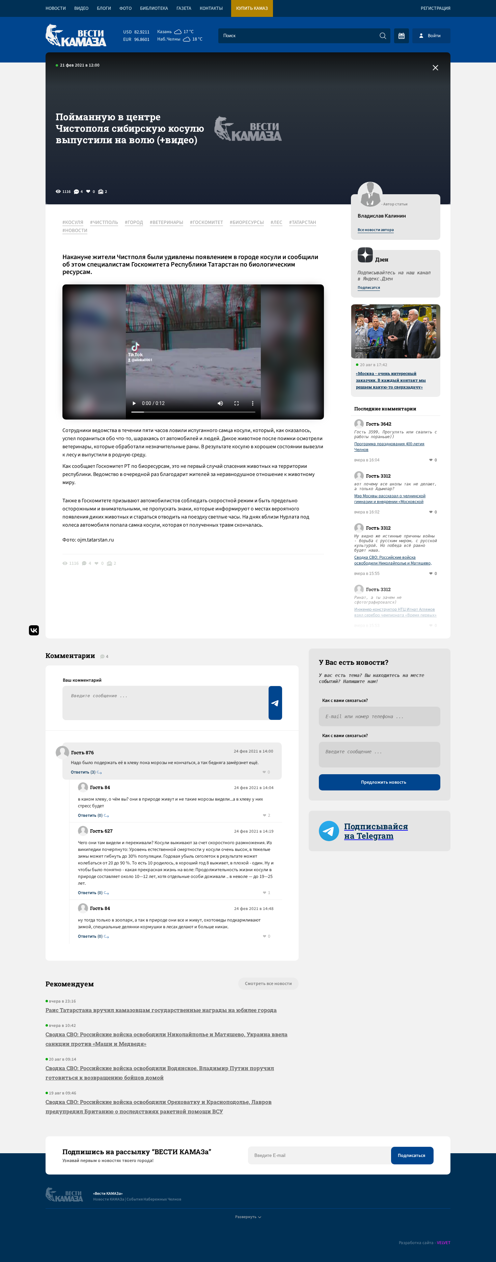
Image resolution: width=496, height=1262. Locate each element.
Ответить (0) (90, 815)
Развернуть (245, 1217)
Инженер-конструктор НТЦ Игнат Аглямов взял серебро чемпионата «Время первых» (395, 612)
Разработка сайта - (424, 1243)
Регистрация (435, 8)
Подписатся (369, 288)
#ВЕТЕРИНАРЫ (166, 222)
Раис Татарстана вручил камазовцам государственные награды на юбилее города (161, 1009)
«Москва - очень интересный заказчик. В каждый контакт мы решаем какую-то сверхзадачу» (391, 380)
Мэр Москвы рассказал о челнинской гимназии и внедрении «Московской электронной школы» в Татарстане (389, 499)
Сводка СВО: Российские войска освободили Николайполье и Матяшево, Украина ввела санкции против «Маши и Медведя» (393, 560)
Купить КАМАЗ (252, 8)
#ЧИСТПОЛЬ (104, 222)
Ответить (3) (83, 772)
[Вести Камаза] (76, 36)
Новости (56, 8)
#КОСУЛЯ (72, 222)
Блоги (104, 8)
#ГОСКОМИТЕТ (206, 222)
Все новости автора (376, 230)
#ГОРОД (134, 222)
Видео (81, 8)
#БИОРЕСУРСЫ (247, 222)
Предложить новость (383, 782)
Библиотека (154, 8)
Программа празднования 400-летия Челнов (389, 447)
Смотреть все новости (268, 983)
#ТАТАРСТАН (302, 222)
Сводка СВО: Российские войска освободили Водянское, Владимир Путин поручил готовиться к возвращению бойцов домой (160, 1072)
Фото (125, 8)
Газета (183, 8)
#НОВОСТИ (74, 230)
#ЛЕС (276, 222)
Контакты (211, 8)
